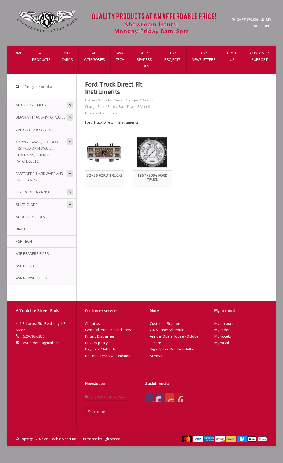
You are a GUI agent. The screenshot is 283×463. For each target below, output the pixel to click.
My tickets (222, 336)
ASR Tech (120, 56)
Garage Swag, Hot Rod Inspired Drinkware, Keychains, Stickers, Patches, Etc (37, 151)
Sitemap (157, 355)
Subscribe (96, 411)
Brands (23, 228)
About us (232, 56)
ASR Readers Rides (144, 60)
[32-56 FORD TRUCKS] (104, 152)
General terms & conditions (108, 329)
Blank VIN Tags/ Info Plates (41, 117)
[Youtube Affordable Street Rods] (169, 397)
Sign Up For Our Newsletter (172, 349)
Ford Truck (108, 113)
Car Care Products (33, 129)
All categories (94, 56)
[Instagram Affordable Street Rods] (178, 397)
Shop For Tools (30, 216)
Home (17, 53)
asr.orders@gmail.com (42, 342)
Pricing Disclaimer (99, 336)
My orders (223, 329)
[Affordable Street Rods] (119, 22)
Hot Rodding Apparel (35, 192)
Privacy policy (96, 342)
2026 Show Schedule (167, 329)
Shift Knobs (27, 204)
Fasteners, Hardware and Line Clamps (39, 176)
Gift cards (67, 56)
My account (224, 323)
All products (41, 56)
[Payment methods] (187, 438)
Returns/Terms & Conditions (108, 355)
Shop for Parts (31, 105)
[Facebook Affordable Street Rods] (149, 397)
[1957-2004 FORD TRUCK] (152, 152)
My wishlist (223, 342)
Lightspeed (111, 438)
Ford (111, 106)
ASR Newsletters (204, 56)
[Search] (18, 87)
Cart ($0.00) (247, 19)
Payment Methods (100, 349)
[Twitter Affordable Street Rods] (159, 397)
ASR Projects (172, 56)
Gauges (132, 100)
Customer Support (259, 56)
